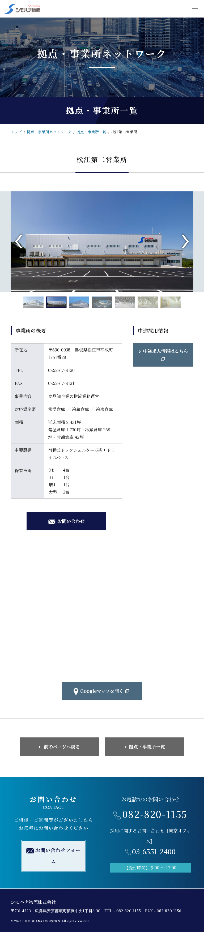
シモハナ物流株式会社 (33, 902)
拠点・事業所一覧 (91, 131)
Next (185, 242)
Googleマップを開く (102, 691)
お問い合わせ (70, 521)
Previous (18, 242)
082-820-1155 (154, 814)
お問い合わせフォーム (57, 856)
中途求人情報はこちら (165, 350)
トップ (16, 131)
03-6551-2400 (154, 851)
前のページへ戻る (62, 746)
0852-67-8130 (61, 370)
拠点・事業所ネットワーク (49, 131)
